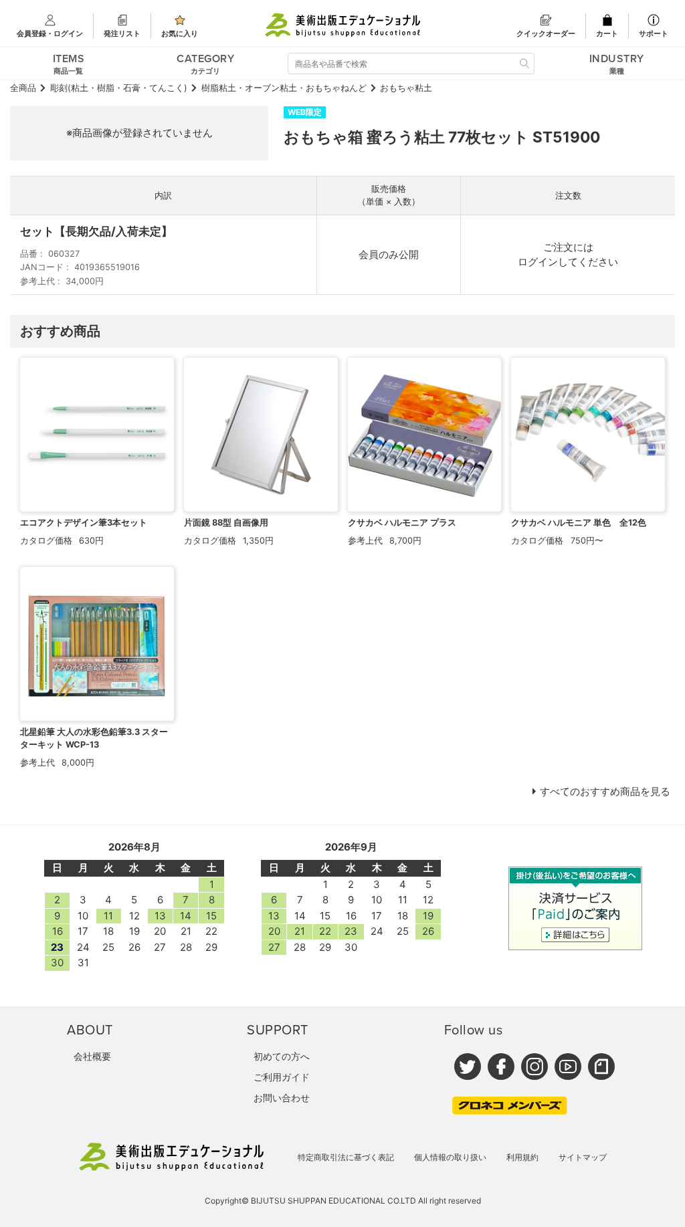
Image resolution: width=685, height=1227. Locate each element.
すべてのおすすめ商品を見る (605, 791)
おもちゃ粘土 (406, 88)
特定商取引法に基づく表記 (346, 1157)
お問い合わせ (282, 1097)
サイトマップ (583, 1157)
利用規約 (522, 1157)
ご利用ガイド (282, 1077)
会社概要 (92, 1056)
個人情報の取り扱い (450, 1157)
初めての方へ (282, 1056)
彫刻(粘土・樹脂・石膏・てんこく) (118, 88)
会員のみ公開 (389, 254)
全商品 (23, 88)
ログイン (538, 261)
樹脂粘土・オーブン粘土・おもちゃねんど (284, 88)
